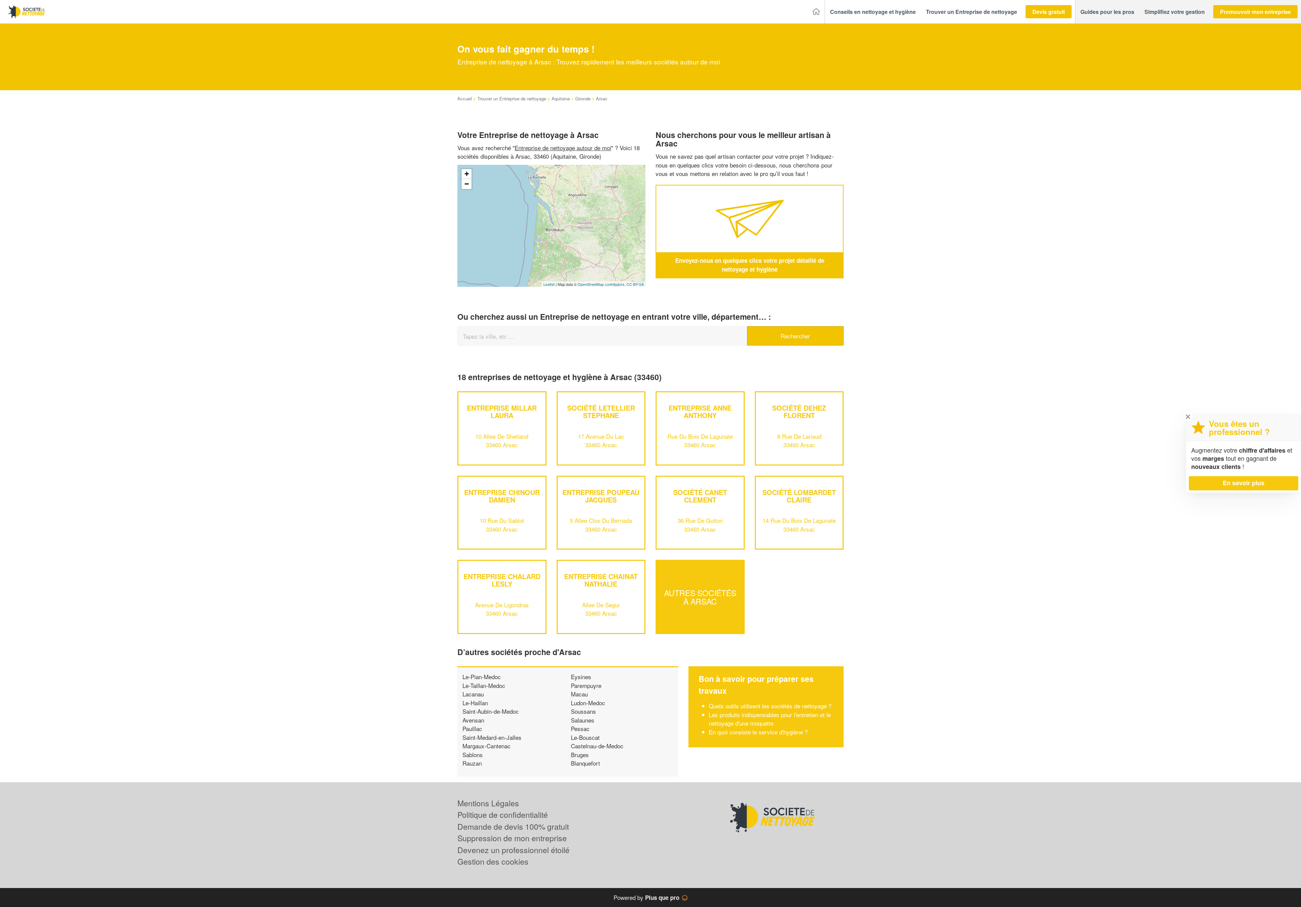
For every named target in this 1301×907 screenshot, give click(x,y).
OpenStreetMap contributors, (602, 284)
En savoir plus (1243, 482)
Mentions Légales (488, 803)
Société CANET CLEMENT (700, 496)
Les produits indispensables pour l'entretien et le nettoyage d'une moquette (770, 719)
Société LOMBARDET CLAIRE (799, 496)
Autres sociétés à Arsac (700, 597)
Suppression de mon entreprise (512, 838)
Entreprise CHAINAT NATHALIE (601, 580)
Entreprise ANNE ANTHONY (699, 411)
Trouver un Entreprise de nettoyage (511, 98)
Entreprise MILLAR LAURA (502, 411)
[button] (873, 12)
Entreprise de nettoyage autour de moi (563, 147)
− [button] (466, 184)
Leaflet (549, 284)
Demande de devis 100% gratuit (513, 826)
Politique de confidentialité (502, 814)
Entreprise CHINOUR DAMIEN (502, 496)
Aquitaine (561, 98)
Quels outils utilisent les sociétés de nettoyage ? (770, 706)
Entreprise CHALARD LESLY (501, 580)
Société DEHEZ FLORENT (799, 411)
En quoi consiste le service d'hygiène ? (758, 732)
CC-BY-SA (635, 284)
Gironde (583, 98)
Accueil (464, 98)
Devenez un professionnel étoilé (513, 849)
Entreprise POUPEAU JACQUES (600, 496)
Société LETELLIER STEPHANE (601, 411)
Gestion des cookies (493, 861)
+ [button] (466, 174)
